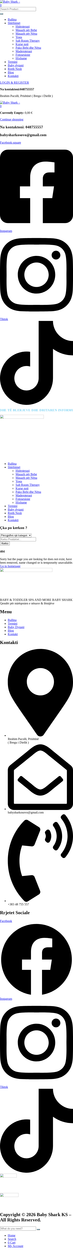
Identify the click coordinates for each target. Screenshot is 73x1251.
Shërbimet (14, 23)
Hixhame (21, 58)
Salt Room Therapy (28, 40)
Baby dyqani (16, 65)
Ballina (12, 19)
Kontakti (13, 76)
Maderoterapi (24, 51)
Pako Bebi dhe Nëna (28, 47)
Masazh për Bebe (26, 30)
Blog (11, 72)
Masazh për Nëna (26, 33)
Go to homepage (10, 566)
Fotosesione (23, 54)
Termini (12, 61)
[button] (1, 106)
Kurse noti (22, 44)
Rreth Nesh (15, 69)
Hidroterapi (23, 26)
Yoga (19, 37)
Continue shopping (11, 119)
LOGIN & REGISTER (14, 82)
